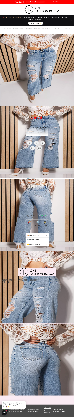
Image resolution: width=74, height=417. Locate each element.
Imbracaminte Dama (18, 28)
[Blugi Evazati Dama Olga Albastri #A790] (37, 105)
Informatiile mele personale (47, 410)
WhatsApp (43, 216)
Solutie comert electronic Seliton (59, 410)
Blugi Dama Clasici (39, 28)
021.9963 (31, 216)
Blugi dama (29, 28)
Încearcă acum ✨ (35, 23)
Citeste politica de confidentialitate (33, 410)
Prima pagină (7, 28)
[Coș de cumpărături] (70, 9)
